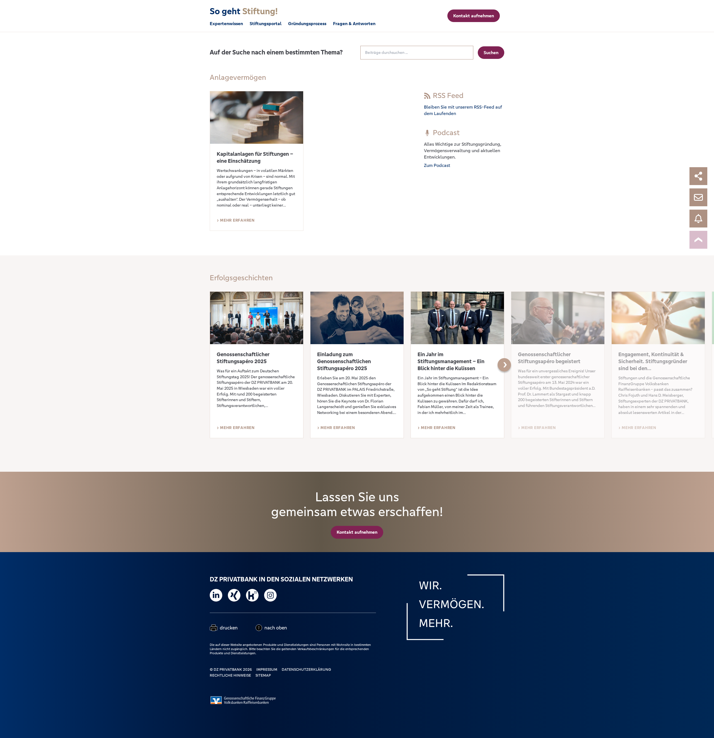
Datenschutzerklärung (306, 669)
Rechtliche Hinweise (230, 675)
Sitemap (263, 675)
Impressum (266, 669)
